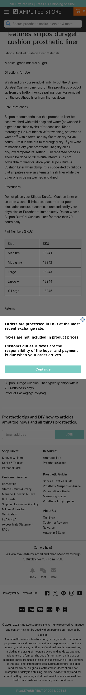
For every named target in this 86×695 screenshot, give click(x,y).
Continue (42, 369)
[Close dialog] (82, 319)
